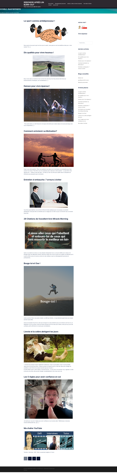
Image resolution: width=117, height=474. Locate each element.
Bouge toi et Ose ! (32, 263)
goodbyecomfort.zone (83, 80)
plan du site (55, 4)
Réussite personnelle (83, 82)
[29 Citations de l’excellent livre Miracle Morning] (49, 236)
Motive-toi (80, 77)
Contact (50, 4)
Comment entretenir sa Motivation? (40, 131)
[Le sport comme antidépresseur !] (48, 33)
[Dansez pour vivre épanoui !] (49, 105)
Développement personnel (60, 3)
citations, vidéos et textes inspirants (74, 3)
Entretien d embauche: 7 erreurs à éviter (42, 180)
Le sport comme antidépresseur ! (39, 21)
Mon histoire (50, 3)
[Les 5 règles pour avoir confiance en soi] (49, 399)
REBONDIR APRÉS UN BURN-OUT (34, 3)
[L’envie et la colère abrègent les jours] (49, 348)
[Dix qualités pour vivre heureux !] (49, 65)
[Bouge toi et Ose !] (49, 290)
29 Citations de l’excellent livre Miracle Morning (46, 219)
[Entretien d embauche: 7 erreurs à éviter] (49, 194)
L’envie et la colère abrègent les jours (41, 331)
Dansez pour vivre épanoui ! (37, 86)
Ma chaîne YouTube (87, 3)
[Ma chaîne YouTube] (49, 440)
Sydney (25, 470)
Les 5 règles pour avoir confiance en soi (42, 377)
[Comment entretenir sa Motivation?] (49, 150)
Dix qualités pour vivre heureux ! (39, 52)
